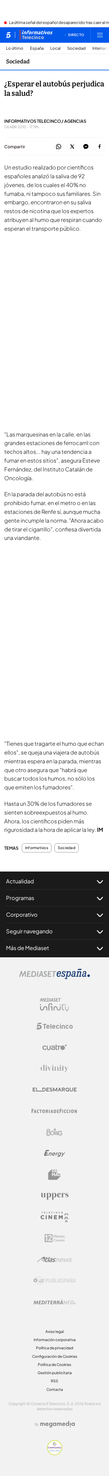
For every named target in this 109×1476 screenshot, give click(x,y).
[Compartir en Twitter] (72, 146)
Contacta (54, 1389)
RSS (54, 1381)
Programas (20, 897)
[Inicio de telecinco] (8, 35)
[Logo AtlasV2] (54, 1259)
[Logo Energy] (54, 1153)
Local (55, 48)
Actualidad (20, 881)
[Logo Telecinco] (54, 1026)
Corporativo (22, 914)
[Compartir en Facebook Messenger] (86, 146)
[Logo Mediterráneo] (54, 1302)
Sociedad (76, 48)
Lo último (14, 48)
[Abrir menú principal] (100, 35)
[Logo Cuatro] (54, 1047)
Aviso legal (54, 1331)
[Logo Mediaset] (54, 977)
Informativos (36, 848)
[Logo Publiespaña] (54, 1280)
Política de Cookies (54, 1364)
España (37, 48)
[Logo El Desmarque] (55, 1090)
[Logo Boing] (54, 1132)
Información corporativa (55, 1339)
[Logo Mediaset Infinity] (54, 1004)
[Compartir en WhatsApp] (58, 146)
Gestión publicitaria (55, 1373)
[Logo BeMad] (54, 1174)
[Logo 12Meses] (55, 1238)
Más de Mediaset (27, 947)
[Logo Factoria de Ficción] (54, 1111)
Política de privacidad (54, 1348)
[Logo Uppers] (54, 1195)
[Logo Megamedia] (57, 1424)
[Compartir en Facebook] (99, 146)
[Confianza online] (54, 1453)
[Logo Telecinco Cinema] (54, 1217)
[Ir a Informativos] (36, 34)
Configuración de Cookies (54, 1356)
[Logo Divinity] (54, 1068)
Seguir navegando (29, 931)
